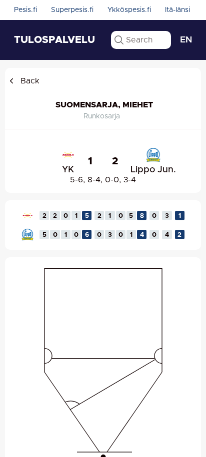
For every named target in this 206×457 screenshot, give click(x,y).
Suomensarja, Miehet (104, 105)
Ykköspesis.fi (129, 9)
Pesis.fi (25, 9)
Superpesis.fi (72, 9)
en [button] (186, 39)
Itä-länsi (177, 9)
